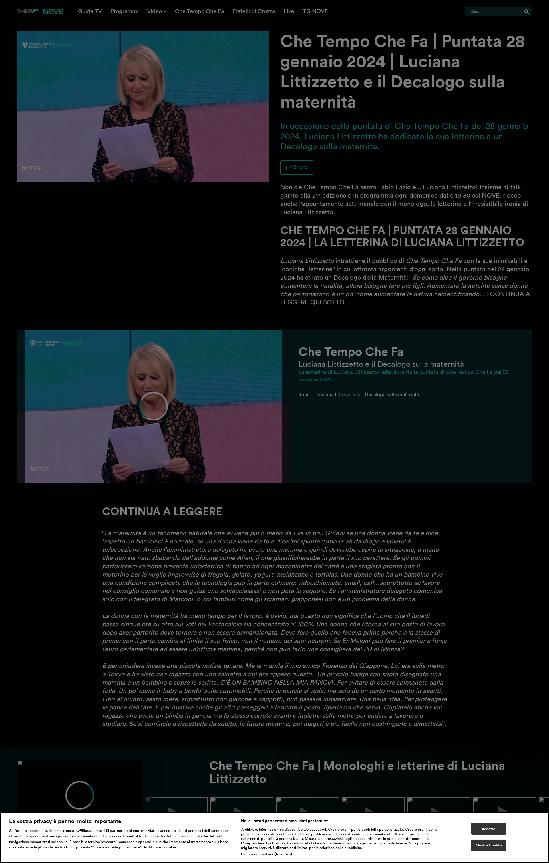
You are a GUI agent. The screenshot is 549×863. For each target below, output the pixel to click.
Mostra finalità (489, 845)
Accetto (489, 829)
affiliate (84, 830)
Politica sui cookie (160, 847)
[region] (274, 837)
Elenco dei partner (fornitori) (266, 854)
